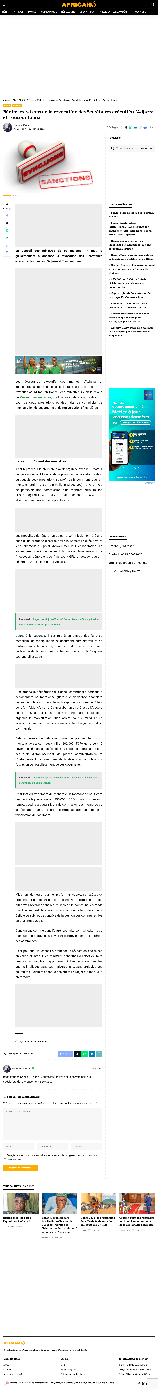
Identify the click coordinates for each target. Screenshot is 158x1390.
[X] (143, 1383)
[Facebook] (139, 1383)
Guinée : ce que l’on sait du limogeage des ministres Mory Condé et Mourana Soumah (131, 245)
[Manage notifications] (6, 1383)
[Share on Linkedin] (135, 127)
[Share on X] (126, 127)
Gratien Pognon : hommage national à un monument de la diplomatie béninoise (132, 269)
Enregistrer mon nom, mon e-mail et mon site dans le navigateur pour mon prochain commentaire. (52, 1157)
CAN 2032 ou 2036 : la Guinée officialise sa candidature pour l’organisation (127, 283)
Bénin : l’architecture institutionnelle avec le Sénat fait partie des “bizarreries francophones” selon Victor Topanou (59, 1225)
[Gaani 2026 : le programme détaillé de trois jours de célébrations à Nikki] (98, 1203)
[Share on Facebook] (121, 127)
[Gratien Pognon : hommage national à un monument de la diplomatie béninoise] (137, 1203)
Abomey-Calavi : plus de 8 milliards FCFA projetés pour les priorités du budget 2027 (131, 331)
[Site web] (100, 1068)
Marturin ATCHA (21, 125)
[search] (152, 4)
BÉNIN (7, 105)
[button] (140, 127)
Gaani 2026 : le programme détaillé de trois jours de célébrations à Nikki (98, 1222)
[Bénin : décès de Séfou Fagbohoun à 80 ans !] (21, 1203)
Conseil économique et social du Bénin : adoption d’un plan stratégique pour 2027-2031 (129, 317)
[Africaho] (79, 4)
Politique (17, 105)
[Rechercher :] (126, 148)
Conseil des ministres (35, 397)
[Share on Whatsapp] (131, 127)
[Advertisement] (79, 35)
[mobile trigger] (5, 4)
